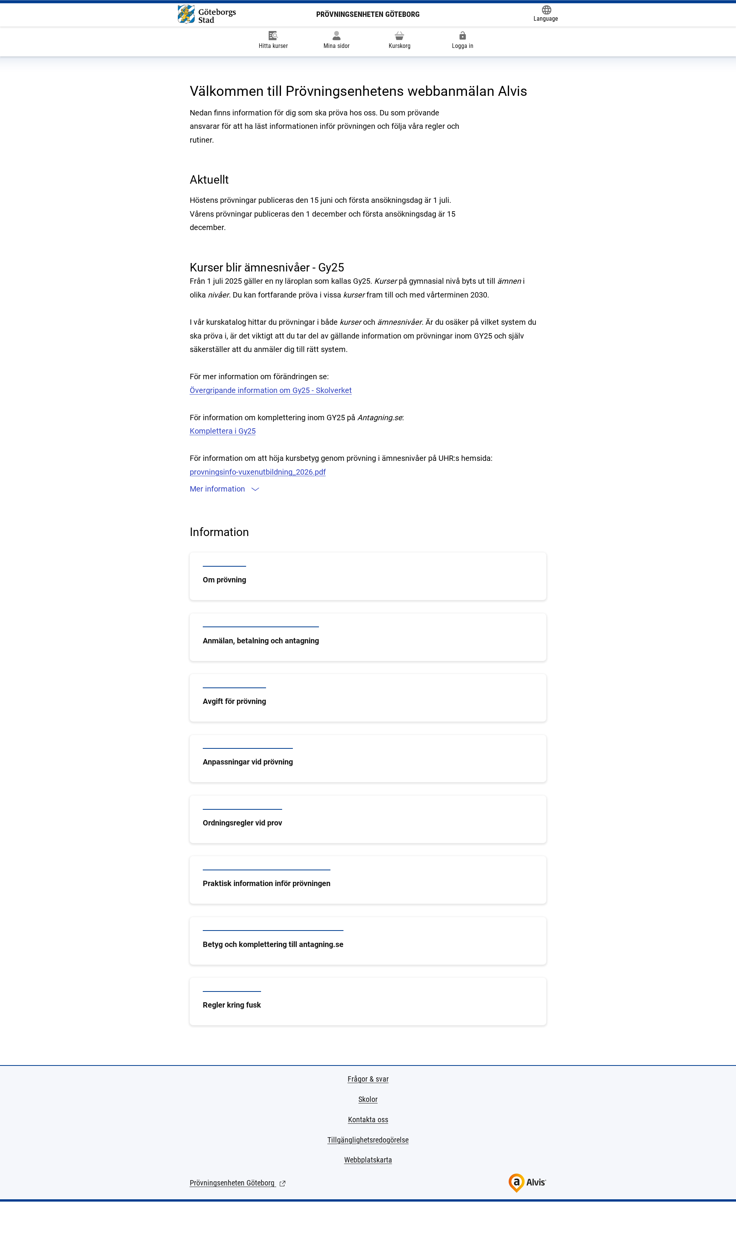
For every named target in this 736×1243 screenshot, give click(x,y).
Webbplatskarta (368, 1159)
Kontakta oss (368, 1119)
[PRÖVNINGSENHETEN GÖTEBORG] (207, 14)
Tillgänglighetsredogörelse (368, 1139)
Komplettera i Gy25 (223, 431)
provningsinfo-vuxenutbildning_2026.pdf (258, 472)
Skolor (368, 1099)
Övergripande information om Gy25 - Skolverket (271, 390)
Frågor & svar (368, 1079)
